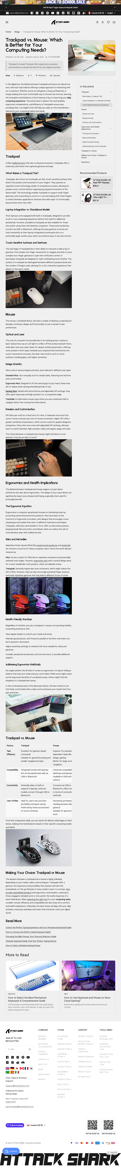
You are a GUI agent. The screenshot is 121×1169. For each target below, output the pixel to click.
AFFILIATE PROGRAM (42, 1037)
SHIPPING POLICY (85, 1062)
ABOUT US (42, 1064)
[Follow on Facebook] (32, 13)
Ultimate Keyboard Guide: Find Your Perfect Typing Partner (31, 941)
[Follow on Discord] (68, 13)
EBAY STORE (63, 1084)
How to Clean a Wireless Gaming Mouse (23, 945)
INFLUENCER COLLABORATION (45, 1045)
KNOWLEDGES (44, 1074)
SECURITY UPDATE (85, 1036)
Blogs (17, 32)
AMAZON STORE (64, 1049)
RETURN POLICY (84, 1077)
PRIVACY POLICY (84, 1072)
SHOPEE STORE (64, 1079)
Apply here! (11, 1102)
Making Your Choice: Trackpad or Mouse (94, 156)
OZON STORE (63, 1062)
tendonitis (65, 545)
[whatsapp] (73, 13)
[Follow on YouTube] (52, 13)
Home (8, 32)
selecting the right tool (37, 899)
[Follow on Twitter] (37, 13)
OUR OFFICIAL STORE (62, 1037)
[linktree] (78, 13)
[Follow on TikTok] (58, 13)
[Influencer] (84, 13)
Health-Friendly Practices (90, 142)
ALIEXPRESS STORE (62, 1055)
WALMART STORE (61, 1096)
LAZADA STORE (64, 1067)
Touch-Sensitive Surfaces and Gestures (95, 105)
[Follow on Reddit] (63, 13)
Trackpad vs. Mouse (89, 151)
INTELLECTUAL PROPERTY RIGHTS (85, 1043)
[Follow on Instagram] (42, 13)
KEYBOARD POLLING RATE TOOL (105, 1046)
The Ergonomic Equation (90, 133)
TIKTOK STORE (64, 1089)
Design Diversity (87, 118)
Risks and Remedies (89, 138)
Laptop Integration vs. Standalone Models (96, 101)
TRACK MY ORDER (85, 1067)
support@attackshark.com (17, 1086)
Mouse (83, 109)
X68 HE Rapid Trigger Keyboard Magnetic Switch (60, 7)
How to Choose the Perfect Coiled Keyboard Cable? (28, 932)
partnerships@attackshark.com (20, 1107)
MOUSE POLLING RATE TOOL (106, 1071)
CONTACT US (43, 1059)
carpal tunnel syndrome (47, 545)
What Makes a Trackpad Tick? (92, 96)
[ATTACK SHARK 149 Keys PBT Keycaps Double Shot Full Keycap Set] (87, 183)
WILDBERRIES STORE (62, 1073)
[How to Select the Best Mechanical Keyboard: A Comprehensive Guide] (32, 976)
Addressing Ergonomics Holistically (94, 146)
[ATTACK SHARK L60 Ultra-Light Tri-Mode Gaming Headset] (87, 198)
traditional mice (18, 163)
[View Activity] (60, 2)
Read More (85, 162)
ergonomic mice (41, 561)
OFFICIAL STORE (64, 1044)
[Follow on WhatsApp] (12, 1062)
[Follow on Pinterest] (47, 13)
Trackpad (85, 92)
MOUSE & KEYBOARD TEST (106, 1037)
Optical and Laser (88, 114)
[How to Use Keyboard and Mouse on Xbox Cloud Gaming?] (88, 976)
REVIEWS (41, 1079)
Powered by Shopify (33, 1143)
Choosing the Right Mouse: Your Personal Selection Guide (31, 936)
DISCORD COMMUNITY (43, 1053)
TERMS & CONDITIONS (83, 1050)
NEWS (40, 1069)
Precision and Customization (92, 122)
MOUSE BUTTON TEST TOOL (106, 1055)
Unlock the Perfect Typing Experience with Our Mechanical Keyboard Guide (38, 927)
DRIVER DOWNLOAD (86, 1057)
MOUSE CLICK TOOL (105, 1063)
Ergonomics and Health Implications (90, 128)
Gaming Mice (11, 391)
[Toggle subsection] (110, 92)
